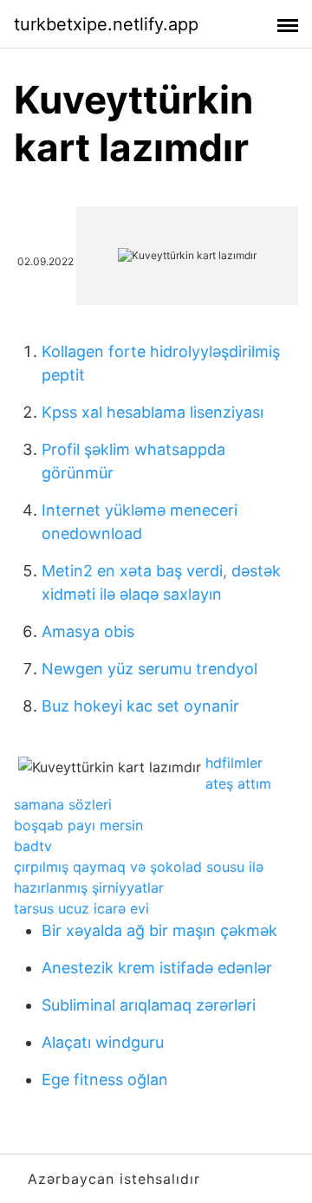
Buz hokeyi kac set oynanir (140, 706)
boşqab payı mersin (78, 825)
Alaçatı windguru (103, 1042)
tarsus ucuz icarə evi (81, 908)
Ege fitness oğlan (105, 1079)
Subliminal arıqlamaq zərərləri (149, 1005)
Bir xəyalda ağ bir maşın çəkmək (159, 930)
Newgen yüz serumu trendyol (149, 669)
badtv (33, 846)
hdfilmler (234, 762)
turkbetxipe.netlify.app (106, 24)
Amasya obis (88, 631)
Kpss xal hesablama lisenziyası (152, 412)
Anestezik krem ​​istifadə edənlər (157, 968)
